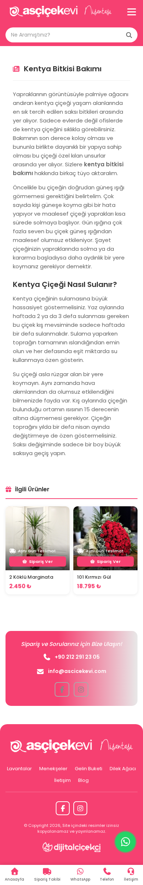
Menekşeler (53, 768)
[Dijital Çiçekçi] (72, 847)
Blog (83, 780)
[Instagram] (80, 808)
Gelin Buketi (88, 768)
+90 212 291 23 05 (77, 657)
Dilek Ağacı (123, 768)
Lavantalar (19, 768)
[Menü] (132, 12)
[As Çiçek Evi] (60, 12)
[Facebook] (63, 808)
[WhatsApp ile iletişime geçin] (125, 842)
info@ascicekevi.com (77, 671)
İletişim (62, 780)
